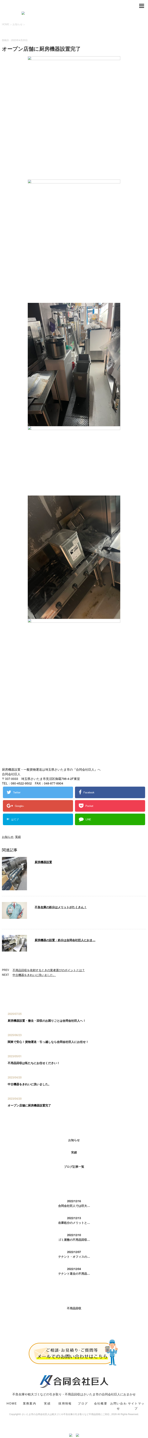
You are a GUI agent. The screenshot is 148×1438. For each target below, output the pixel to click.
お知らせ (7, 837)
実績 (18, 837)
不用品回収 (74, 1308)
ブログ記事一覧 (74, 1166)
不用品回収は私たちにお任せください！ (34, 1063)
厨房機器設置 (43, 862)
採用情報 (65, 1403)
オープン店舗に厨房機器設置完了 (29, 1105)
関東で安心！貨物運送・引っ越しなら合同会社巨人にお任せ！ (48, 1042)
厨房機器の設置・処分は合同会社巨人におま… (65, 940)
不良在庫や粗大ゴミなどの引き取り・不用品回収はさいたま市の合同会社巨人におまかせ (74, 1394)
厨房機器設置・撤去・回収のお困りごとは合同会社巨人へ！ (47, 1020)
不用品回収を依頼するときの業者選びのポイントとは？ (49, 970)
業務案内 (29, 1403)
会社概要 (100, 1403)
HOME (12, 1403)
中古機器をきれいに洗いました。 (34, 975)
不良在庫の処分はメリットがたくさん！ (61, 907)
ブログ (83, 1403)
